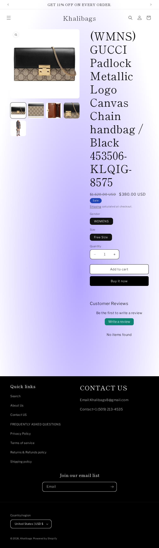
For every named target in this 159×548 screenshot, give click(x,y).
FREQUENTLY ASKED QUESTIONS (35, 424)
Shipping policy (21, 461)
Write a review (119, 322)
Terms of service (22, 443)
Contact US (18, 414)
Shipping (95, 206)
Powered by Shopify (45, 538)
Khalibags (26, 538)
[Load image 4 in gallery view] (72, 110)
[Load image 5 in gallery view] (18, 128)
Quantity (95, 246)
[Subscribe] (112, 487)
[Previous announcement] (8, 4)
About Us (17, 405)
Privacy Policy (20, 433)
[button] (8, 17)
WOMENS (101, 221)
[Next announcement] (150, 4)
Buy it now (119, 281)
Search (15, 396)
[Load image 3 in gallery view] (54, 110)
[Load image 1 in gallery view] (18, 110)
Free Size (101, 237)
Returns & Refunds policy (28, 452)
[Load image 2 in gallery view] (36, 110)
